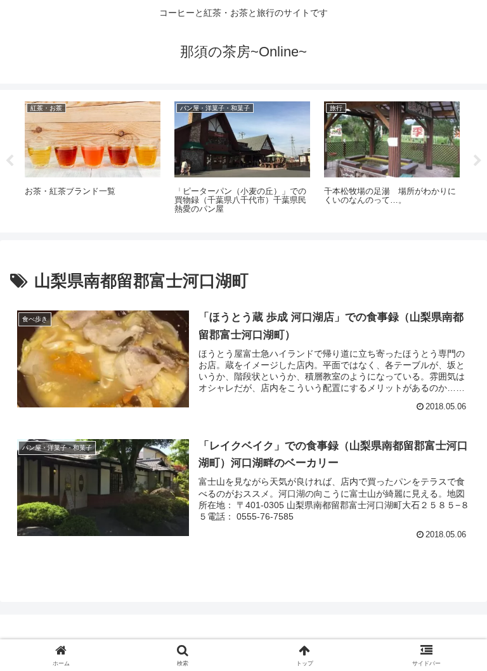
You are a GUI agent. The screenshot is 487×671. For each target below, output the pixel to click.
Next (477, 161)
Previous (9, 161)
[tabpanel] (93, 159)
